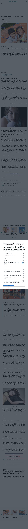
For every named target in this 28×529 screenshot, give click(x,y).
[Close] (26, 241)
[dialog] (14, 264)
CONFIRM (8, 285)
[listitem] (14, 253)
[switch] (23, 255)
